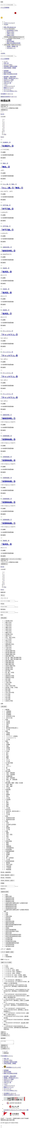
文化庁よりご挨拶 (9, 80)
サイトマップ (7, 89)
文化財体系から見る (12, 30)
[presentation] (1, 108)
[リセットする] (17, 601)
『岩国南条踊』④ (8, 460)
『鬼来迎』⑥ (6, 544)
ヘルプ (5, 84)
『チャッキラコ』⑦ (9, 335)
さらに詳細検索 (5, 7)
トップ (5, 61)
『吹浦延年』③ (7, 146)
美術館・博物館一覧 (12, 46)
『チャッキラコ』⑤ (9, 377)
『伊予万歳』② (7, 209)
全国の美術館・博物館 (12, 44)
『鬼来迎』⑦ (6, 314)
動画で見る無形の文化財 (13, 43)
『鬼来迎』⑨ (6, 272)
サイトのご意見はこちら (10, 91)
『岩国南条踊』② (8, 502)
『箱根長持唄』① (8, 418)
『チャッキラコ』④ (9, 397)
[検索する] (15, 56)
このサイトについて (9, 23)
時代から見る (10, 32)
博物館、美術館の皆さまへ (11, 78)
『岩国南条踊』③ (8, 481)
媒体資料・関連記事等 (10, 76)
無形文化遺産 (10, 41)
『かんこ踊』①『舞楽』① (12, 188)
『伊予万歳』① (7, 230)
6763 (5, 134)
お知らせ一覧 (7, 83)
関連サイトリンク (9, 87)
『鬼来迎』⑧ (6, 293)
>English (6, 24)
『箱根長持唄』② (8, 251)
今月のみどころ (11, 48)
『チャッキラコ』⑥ (9, 356)
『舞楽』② (5, 167)
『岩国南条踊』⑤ (8, 439)
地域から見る (10, 35)
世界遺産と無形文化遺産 (14, 37)
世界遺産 (9, 39)
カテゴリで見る (9, 28)
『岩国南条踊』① (8, 523)
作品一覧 (10, 27)
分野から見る (10, 33)
